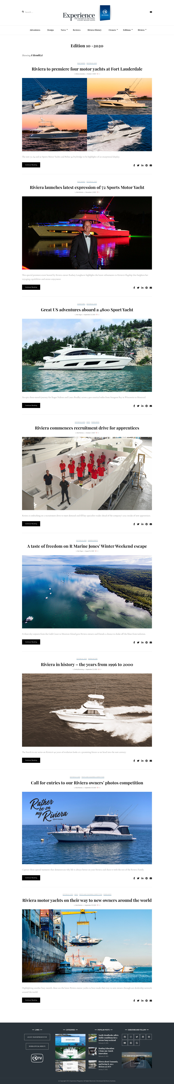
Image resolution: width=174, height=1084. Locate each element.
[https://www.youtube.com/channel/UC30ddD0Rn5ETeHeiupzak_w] (125, 1043)
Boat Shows (81, 63)
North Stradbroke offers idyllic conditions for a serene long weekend (108, 1037)
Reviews (76, 30)
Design (50, 30)
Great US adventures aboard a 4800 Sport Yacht (87, 309)
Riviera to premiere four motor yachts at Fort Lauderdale (87, 69)
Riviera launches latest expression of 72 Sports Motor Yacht (87, 187)
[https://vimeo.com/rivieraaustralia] (131, 1043)
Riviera (141, 30)
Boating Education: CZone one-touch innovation (106, 1051)
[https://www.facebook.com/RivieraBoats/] (125, 1037)
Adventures (35, 30)
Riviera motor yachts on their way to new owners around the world (87, 900)
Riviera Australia (80, 74)
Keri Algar (79, 315)
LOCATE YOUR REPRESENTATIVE (37, 1037)
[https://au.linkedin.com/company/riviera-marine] (143, 1037)
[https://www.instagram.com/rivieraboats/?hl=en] (131, 1037)
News (63, 30)
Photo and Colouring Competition (93, 777)
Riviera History (95, 30)
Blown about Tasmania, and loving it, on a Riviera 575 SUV (108, 1064)
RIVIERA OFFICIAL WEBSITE (37, 1046)
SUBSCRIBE (136, 1063)
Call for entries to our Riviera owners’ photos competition (87, 782)
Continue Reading (31, 165)
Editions (127, 30)
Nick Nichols (79, 192)
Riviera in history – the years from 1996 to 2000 (87, 664)
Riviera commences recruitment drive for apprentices (87, 428)
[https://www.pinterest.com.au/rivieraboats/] (149, 1037)
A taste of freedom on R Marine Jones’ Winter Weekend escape (87, 546)
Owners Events (93, 540)
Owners (112, 30)
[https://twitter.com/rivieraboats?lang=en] (137, 1037)
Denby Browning (79, 669)
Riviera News (95, 422)
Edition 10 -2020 (92, 63)
